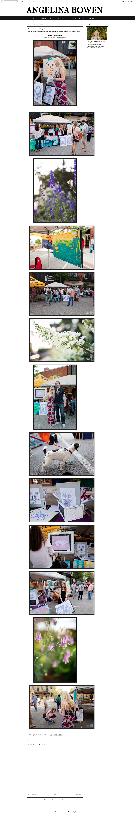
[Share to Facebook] (60, 735)
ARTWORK (46, 18)
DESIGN (61, 18)
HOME (32, 18)
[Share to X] (58, 735)
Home (55, 795)
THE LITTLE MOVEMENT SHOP (85, 18)
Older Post (77, 795)
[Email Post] (50, 735)
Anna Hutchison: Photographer (55, 37)
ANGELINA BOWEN (65, 10)
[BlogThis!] (56, 735)
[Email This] (54, 735)
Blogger (77, 812)
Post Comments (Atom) (58, 800)
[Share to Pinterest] (62, 735)
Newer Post (32, 795)
